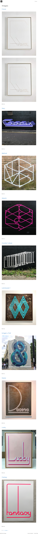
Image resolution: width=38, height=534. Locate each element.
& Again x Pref (6, 333)
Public (4, 193)
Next (6, 530)
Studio (4, 328)
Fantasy (4, 477)
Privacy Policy (36, 533)
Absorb (4, 198)
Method (4, 153)
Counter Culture (7, 243)
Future (4, 9)
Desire (4, 378)
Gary (3, 108)
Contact (36, 1)
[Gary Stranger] (1, 1)
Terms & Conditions (30, 533)
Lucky (4, 427)
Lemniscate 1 (6, 288)
